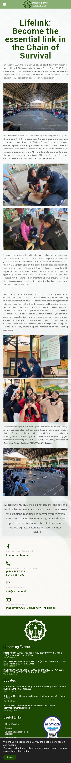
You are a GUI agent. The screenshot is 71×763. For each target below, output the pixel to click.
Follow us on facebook (19, 551)
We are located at (17, 604)
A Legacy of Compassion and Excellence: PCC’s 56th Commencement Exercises (29, 706)
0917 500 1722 (15, 575)
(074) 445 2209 (15, 571)
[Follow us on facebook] (8, 546)
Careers (8, 728)
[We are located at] (8, 599)
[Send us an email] (8, 582)
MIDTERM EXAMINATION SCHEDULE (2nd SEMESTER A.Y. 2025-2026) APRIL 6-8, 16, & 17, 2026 (34, 662)
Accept (10, 757)
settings (27, 751)
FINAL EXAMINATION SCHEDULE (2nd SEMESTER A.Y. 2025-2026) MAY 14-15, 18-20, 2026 (32, 654)
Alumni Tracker (12, 724)
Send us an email (16, 587)
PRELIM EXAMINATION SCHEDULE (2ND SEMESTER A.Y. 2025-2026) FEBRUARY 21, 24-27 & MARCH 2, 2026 (33, 671)
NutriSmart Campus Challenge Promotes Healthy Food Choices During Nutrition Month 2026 (34, 687)
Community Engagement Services (16, 733)
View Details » (10, 657)
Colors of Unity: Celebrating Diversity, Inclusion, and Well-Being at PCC (34, 697)
